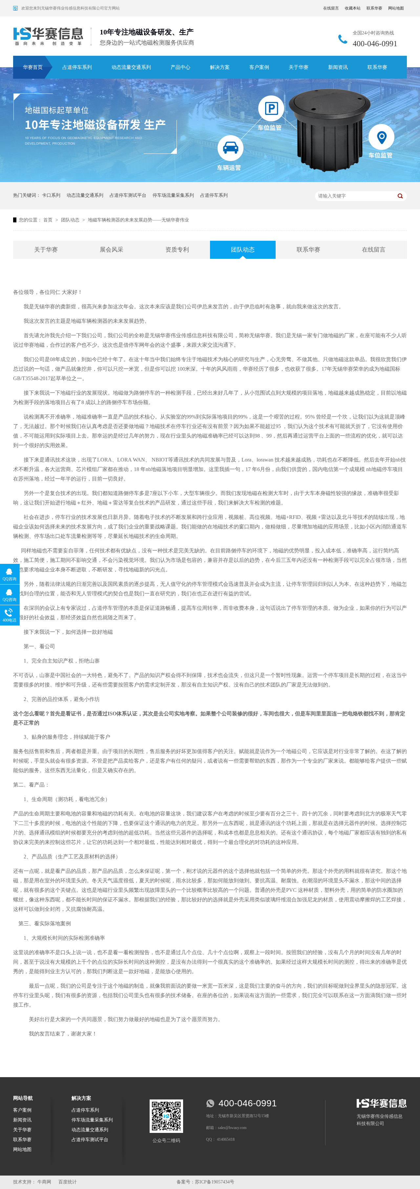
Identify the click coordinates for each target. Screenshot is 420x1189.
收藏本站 (353, 8)
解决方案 (220, 67)
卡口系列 (51, 195)
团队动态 (71, 219)
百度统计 (67, 1181)
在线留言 (331, 8)
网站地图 (396, 8)
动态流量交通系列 (131, 67)
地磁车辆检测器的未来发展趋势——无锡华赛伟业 (138, 219)
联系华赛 (374, 8)
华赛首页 (33, 67)
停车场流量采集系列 (173, 195)
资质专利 (177, 249)
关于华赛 (298, 67)
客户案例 (259, 67)
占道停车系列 (77, 67)
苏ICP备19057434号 (214, 1181)
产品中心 (180, 67)
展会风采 (111, 249)
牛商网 (44, 1181)
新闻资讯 (338, 67)
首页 (48, 219)
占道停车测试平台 (128, 195)
